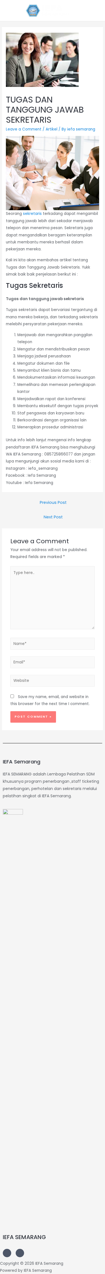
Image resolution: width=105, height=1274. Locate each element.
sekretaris (32, 213)
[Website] (52, 682)
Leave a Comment (23, 129)
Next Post (53, 517)
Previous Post (53, 502)
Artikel (51, 129)
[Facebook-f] (20, 1253)
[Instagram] (7, 1253)
